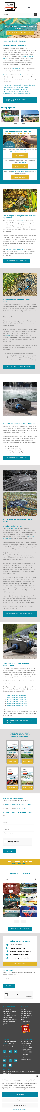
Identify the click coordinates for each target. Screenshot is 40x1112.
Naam (5, 815)
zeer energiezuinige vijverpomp (14, 249)
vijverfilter (8, 335)
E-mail (5, 822)
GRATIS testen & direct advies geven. (20, 152)
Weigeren (20, 1100)
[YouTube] (10, 1064)
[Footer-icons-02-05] (10, 1051)
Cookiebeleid (16, 1110)
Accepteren (20, 1094)
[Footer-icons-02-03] (4, 1051)
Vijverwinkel (23, 75)
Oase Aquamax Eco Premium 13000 (17, 701)
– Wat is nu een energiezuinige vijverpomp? (15, 89)
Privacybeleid (23, 1110)
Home (5, 41)
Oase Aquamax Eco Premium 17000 (17, 703)
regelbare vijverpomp (11, 528)
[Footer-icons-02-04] (10, 1059)
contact (5, 1044)
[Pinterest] (4, 1064)
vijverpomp (22, 221)
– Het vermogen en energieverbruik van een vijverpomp (19, 85)
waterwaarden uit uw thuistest (21, 171)
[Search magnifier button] (35, 14)
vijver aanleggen (16, 69)
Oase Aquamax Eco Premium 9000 (17, 699)
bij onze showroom (8, 1048)
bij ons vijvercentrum (22, 150)
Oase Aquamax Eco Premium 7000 (17, 697)
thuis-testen (22, 163)
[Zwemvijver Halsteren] (30, 111)
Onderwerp (6, 830)
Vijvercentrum (7, 75)
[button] (37, 1076)
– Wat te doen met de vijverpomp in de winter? (16, 91)
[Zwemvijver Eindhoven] (10, 111)
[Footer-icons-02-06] (15, 1051)
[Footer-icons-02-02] (4, 1059)
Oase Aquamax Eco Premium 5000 (17, 695)
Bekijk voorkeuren (20, 1105)
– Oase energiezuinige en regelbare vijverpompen (17, 93)
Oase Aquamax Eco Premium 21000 (17, 705)
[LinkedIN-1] (15, 1059)
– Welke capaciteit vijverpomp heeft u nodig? (15, 87)
